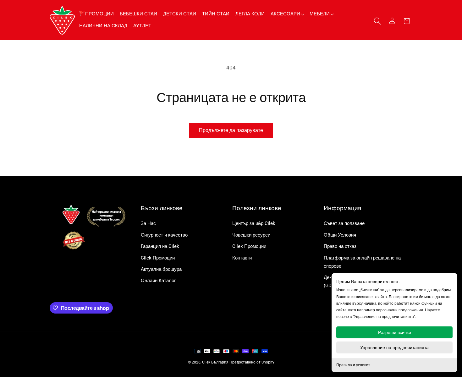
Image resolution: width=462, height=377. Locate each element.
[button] (287, 14)
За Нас (148, 223)
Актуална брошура (161, 269)
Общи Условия (340, 235)
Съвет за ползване (344, 223)
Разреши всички (394, 332)
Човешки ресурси (251, 235)
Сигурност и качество (164, 235)
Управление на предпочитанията (394, 347)
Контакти (242, 258)
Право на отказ (340, 246)
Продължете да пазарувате (231, 130)
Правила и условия (353, 365)
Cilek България (215, 362)
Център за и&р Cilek (253, 223)
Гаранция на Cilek (160, 246)
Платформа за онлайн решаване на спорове (362, 262)
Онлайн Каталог (158, 280)
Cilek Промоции (158, 258)
